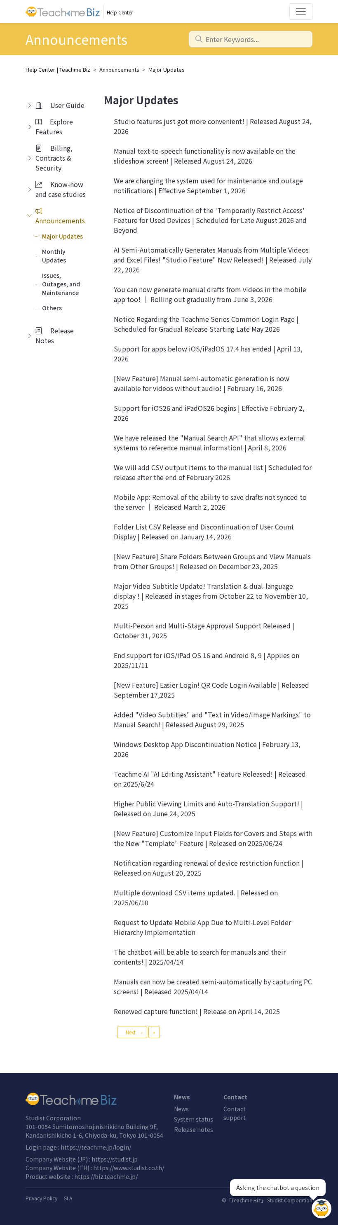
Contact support (234, 1113)
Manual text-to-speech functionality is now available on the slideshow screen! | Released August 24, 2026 (205, 156)
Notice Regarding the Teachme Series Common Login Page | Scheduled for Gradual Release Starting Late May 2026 (206, 324)
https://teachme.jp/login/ (96, 1147)
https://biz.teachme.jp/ (106, 1176)
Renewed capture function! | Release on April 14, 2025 (197, 1011)
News (181, 1109)
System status (193, 1119)
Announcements (119, 69)
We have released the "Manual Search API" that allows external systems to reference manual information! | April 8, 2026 (209, 442)
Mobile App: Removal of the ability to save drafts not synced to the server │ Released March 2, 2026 (210, 502)
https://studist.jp (115, 1159)
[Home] (95, 1099)
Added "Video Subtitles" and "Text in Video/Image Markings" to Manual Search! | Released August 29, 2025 (212, 719)
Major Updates (166, 69)
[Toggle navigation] (300, 11)
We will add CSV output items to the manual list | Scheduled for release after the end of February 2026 (213, 472)
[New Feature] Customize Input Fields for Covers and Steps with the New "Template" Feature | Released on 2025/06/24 (213, 838)
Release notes (193, 1129)
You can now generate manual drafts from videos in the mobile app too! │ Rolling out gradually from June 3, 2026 (210, 294)
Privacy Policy (41, 1198)
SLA (68, 1198)
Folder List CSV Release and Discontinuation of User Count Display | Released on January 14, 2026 (204, 531)
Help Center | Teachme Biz (58, 69)
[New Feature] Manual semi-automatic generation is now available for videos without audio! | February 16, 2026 (201, 383)
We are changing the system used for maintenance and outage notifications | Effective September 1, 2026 (208, 185)
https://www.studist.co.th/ (128, 1168)
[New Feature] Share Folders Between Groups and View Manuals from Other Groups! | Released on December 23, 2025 (212, 561)
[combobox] (250, 39)
